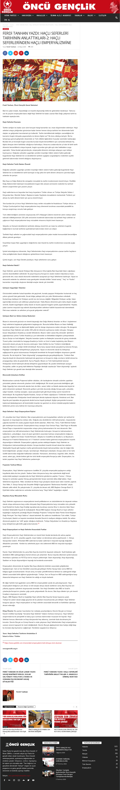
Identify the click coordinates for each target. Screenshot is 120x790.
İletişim (102, 15)
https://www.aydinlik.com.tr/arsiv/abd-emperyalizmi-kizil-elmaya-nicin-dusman (33, 643)
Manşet (84, 754)
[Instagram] (14, 780)
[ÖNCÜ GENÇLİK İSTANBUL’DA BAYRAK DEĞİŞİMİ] (40, 719)
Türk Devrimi (86, 764)
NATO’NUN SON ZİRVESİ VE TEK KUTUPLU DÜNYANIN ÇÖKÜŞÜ (65, 730)
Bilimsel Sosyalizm (88, 761)
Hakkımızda (26, 15)
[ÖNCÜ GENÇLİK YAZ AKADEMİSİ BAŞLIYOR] (48, 751)
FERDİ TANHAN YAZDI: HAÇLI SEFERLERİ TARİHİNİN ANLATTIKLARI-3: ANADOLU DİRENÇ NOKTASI (61, 674)
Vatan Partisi (10, 15)
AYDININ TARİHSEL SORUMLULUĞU (63, 760)
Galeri (90, 15)
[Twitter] (29, 780)
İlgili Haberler (9, 707)
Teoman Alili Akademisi (61, 15)
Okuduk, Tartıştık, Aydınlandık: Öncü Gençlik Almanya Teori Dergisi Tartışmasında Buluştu (65, 773)
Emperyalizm (86, 768)
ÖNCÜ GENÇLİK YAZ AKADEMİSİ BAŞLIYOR (64, 749)
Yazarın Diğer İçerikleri (26, 707)
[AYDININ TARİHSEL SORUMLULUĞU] (48, 762)
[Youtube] (33, 780)
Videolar (85, 757)
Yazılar (12, 25)
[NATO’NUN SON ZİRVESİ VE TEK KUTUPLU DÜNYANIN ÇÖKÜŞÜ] (66, 719)
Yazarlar (78, 15)
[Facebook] (5, 780)
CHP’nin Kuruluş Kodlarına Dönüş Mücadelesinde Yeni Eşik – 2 (14, 731)
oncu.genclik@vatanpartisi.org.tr (19, 776)
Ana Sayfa (5, 25)
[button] (116, 17)
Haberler (85, 747)
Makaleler (41, 15)
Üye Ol (7, 20)
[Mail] (19, 780)
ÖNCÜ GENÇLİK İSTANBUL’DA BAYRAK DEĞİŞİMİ (39, 730)
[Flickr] (9, 780)
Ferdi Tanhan (11, 47)
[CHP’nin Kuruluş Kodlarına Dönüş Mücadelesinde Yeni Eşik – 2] (14, 719)
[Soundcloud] (24, 780)
